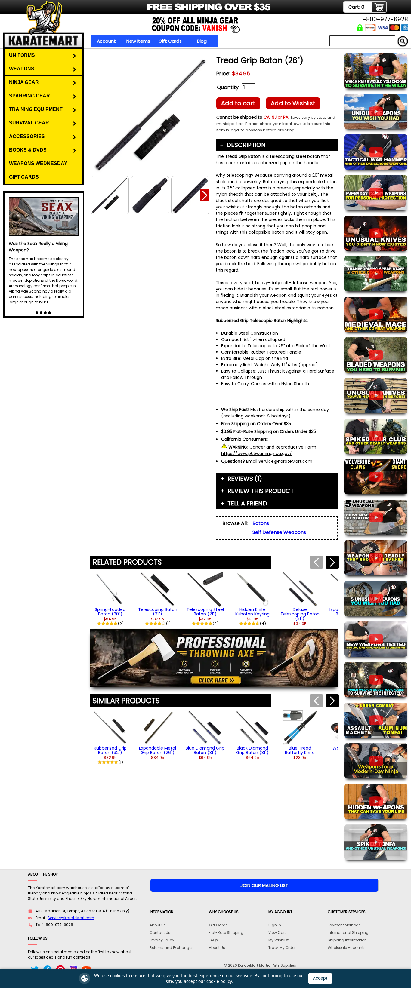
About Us (158, 925)
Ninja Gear (24, 82)
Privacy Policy (162, 940)
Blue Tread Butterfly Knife (300, 750)
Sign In (274, 925)
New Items (138, 41)
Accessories (27, 136)
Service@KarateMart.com (71, 917)
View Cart (277, 932)
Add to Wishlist (293, 103)
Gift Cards (170, 41)
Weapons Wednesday (38, 163)
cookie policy (219, 981)
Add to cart (238, 103)
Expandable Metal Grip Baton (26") (157, 750)
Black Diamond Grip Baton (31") (252, 750)
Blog (202, 41)
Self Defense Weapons (279, 532)
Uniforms (22, 55)
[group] (110, 598)
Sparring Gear (29, 95)
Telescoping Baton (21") (157, 611)
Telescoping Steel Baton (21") (205, 611)
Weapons (21, 68)
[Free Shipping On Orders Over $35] (149, 10)
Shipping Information (347, 940)
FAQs (213, 940)
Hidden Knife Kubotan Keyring (252, 611)
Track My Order (281, 947)
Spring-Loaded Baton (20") (110, 611)
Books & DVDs (28, 149)
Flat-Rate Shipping (226, 932)
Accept (320, 978)
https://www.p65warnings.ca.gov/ (256, 453)
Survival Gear (29, 122)
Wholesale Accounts (347, 947)
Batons (260, 523)
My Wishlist (278, 940)
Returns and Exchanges (171, 947)
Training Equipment (36, 109)
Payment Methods (344, 925)
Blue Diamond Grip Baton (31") (205, 750)
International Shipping (348, 932)
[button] (204, 195)
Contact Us (160, 932)
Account (106, 41)
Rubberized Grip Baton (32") (110, 750)
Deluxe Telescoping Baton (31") (300, 614)
